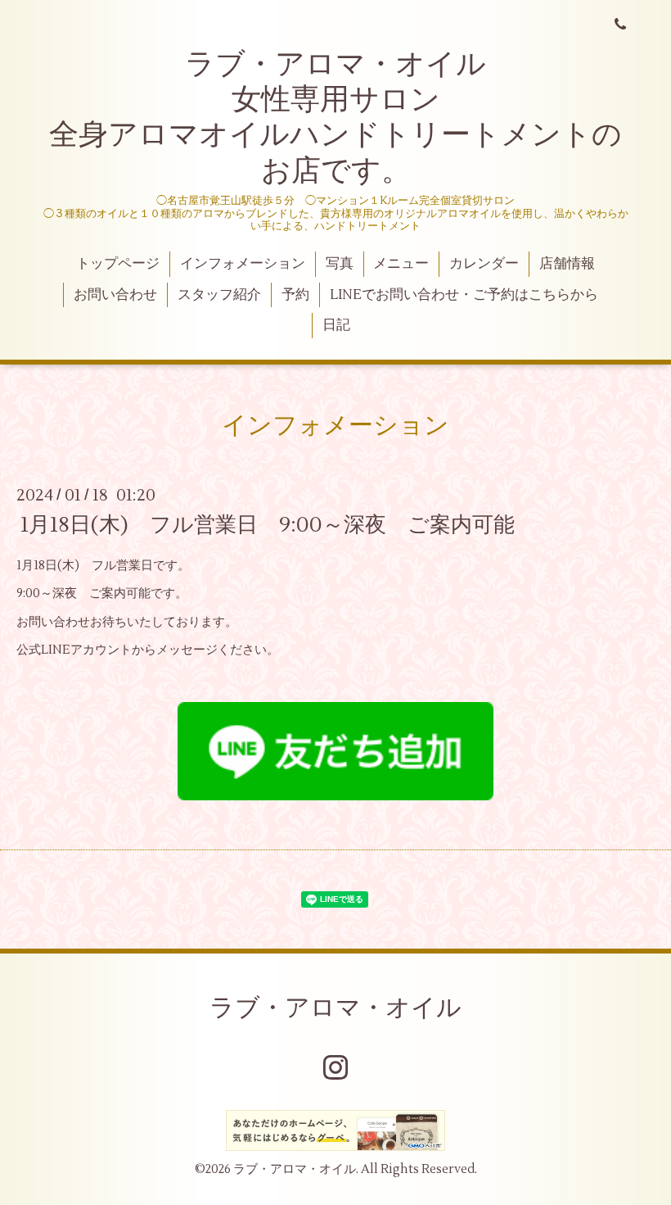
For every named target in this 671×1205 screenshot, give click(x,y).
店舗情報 (567, 264)
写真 (340, 264)
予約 (295, 295)
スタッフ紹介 (219, 295)
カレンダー (484, 264)
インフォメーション (242, 264)
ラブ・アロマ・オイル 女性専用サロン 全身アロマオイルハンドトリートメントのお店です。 (335, 118)
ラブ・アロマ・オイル (335, 1008)
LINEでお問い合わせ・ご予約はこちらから (464, 295)
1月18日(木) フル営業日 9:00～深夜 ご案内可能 (267, 524)
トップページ (118, 264)
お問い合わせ (115, 295)
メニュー (401, 264)
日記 (336, 325)
